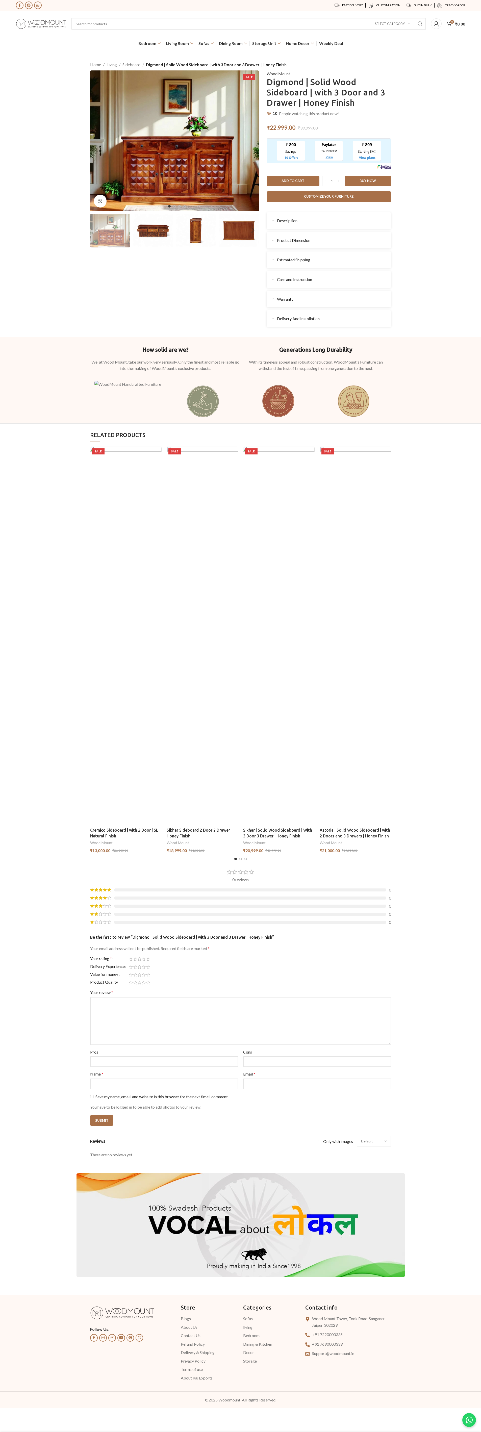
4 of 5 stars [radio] (144, 959)
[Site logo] (41, 23)
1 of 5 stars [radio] (131, 959)
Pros (94, 1052)
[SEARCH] (420, 24)
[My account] (436, 24)
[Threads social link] (112, 1338)
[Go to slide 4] (184, 206)
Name (96, 1073)
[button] (96, 230)
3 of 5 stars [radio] (139, 959)
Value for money (104, 974)
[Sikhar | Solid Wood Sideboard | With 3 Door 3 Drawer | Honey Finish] (279, 636)
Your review (101, 992)
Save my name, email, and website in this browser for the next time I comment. (162, 1096)
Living (112, 64)
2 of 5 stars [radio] (135, 959)
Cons (247, 1052)
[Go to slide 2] (174, 206)
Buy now (368, 181)
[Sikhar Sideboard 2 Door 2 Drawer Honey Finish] (202, 636)
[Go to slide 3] (179, 206)
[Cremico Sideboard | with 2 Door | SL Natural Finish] (126, 636)
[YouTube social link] (121, 1338)
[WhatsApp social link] (38, 5)
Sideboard (131, 64)
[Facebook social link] (19, 5)
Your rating (101, 959)
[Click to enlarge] (100, 201)
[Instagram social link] (103, 1338)
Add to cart (293, 181)
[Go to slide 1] (169, 206)
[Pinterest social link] (29, 5)
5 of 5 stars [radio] (148, 959)
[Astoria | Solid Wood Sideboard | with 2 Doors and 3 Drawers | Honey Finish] (355, 636)
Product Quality (104, 982)
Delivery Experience (107, 966)
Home (95, 64)
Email (249, 1073)
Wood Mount (278, 73)
